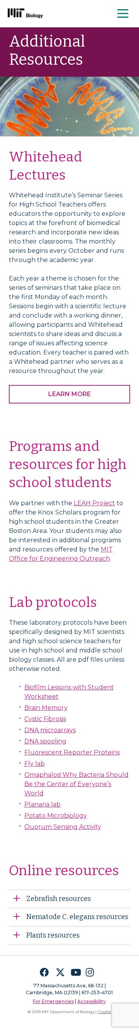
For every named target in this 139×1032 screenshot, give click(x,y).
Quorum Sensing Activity (62, 826)
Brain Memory (46, 707)
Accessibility (91, 1001)
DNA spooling (45, 741)
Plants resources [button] (53, 935)
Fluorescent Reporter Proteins (72, 752)
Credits (104, 1011)
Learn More (69, 394)
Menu (123, 13)
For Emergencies (53, 1001)
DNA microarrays (50, 730)
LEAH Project (94, 503)
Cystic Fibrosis (45, 719)
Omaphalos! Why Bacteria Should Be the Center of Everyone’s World (76, 784)
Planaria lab (42, 804)
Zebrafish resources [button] (58, 898)
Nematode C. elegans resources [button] (77, 917)
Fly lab (34, 763)
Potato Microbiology (55, 815)
